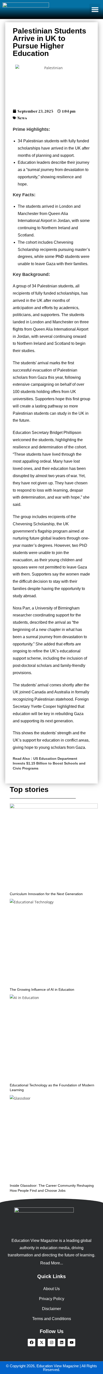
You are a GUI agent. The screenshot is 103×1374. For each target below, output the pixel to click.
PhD (60, 256)
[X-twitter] (41, 1342)
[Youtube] (71, 1342)
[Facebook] (31, 1342)
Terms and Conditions (51, 1319)
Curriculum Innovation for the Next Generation (46, 894)
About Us (51, 1289)
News (22, 118)
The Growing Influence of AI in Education (42, 989)
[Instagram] (51, 1342)
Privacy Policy (51, 1299)
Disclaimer (51, 1309)
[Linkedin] (61, 1342)
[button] (94, 9)
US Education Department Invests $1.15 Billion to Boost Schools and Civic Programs (49, 763)
